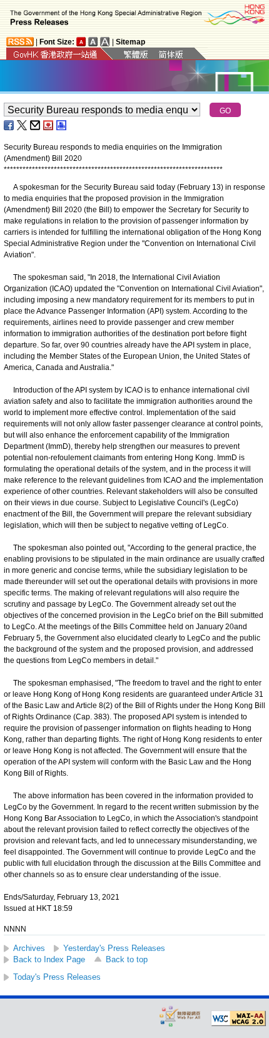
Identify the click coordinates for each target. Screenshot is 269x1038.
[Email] (35, 125)
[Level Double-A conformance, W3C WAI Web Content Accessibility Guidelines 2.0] (238, 1018)
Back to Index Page (49, 959)
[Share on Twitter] (22, 125)
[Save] (48, 125)
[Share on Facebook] (9, 125)
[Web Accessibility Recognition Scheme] (180, 1016)
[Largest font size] (105, 41)
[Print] (62, 125)
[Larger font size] (93, 41)
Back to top (127, 959)
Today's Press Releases (57, 977)
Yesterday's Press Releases (114, 948)
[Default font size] (81, 41)
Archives (29, 948)
